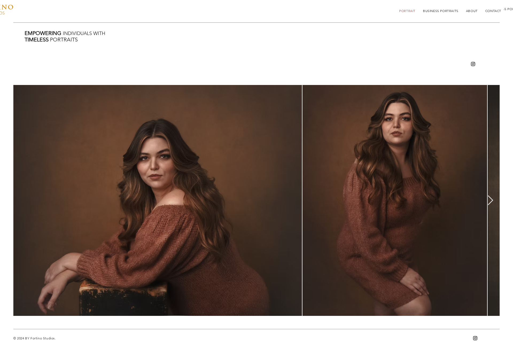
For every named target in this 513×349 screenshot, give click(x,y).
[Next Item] (490, 200)
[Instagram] (473, 64)
